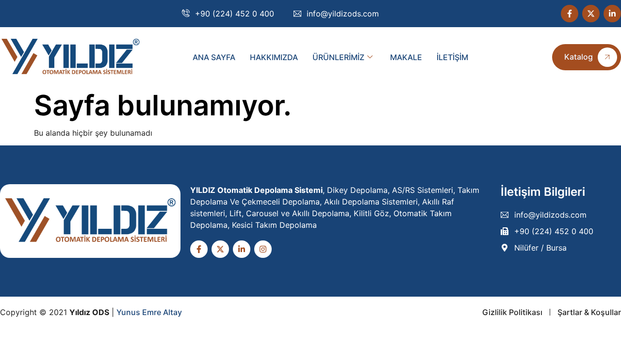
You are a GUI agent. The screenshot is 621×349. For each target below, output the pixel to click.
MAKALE (406, 57)
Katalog (578, 57)
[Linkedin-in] (612, 13)
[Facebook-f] (569, 13)
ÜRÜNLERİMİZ (338, 57)
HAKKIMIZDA (274, 57)
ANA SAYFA (214, 57)
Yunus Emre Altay (149, 312)
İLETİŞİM (452, 57)
